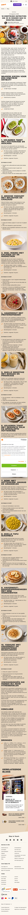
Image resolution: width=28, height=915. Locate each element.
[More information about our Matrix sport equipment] (22, 889)
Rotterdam (3, 880)
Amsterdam (4, 876)
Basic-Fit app (4, 698)
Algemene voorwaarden (20, 909)
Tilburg (16, 880)
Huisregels (3, 849)
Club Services (18, 849)
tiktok (21, 840)
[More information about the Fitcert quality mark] (15, 889)
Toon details (21, 461)
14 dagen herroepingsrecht (21, 907)
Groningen (3, 884)
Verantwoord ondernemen (7, 868)
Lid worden (17, 4)
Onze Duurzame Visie (19, 868)
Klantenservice (4, 847)
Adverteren (3, 855)
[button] (1, 1)
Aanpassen (13, 469)
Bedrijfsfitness (18, 866)
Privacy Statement (5, 909)
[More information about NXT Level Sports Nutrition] (4, 894)
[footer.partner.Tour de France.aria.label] (6, 889)
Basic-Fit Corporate (5, 870)
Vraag (23, 4)
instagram (14, 840)
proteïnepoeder (17, 318)
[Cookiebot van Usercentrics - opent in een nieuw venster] (21, 440)
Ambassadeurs (18, 847)
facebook (7, 840)
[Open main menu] (26, 5)
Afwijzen (14, 474)
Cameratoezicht (4, 911)
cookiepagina (7, 455)
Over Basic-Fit (4, 866)
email (10, 840)
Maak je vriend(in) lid (19, 858)
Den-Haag (3, 878)
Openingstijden (4, 851)
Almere (16, 878)
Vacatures (17, 853)
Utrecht (16, 876)
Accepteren (14, 465)
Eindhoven (3, 882)
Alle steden (17, 882)
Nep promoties (18, 851)
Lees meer (20, 810)
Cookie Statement (5, 907)
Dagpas (3, 853)
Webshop (3, 857)
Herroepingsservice (19, 860)
